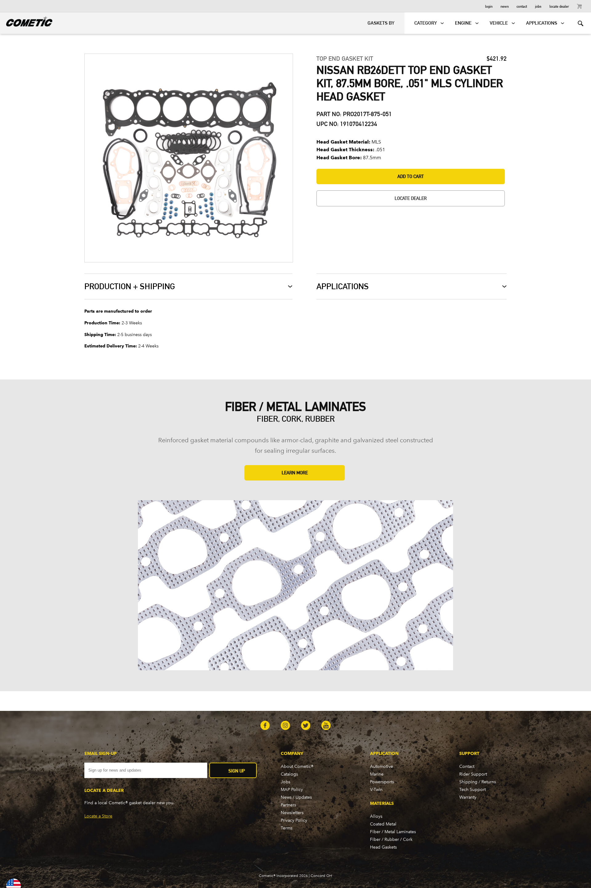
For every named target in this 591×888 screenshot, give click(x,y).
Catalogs (289, 774)
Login (488, 6)
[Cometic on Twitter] (305, 726)
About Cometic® (297, 766)
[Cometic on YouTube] (326, 726)
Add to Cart (410, 176)
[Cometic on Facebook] (265, 726)
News (505, 6)
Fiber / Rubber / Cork (391, 839)
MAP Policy (292, 789)
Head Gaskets (383, 847)
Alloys (376, 816)
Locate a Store (98, 816)
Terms (286, 828)
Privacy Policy (294, 820)
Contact (522, 6)
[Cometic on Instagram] (285, 726)
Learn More (295, 473)
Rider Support (473, 774)
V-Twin (376, 789)
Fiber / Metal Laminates (393, 831)
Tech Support (472, 789)
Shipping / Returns (477, 782)
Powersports (382, 782)
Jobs (538, 6)
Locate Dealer (559, 6)
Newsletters (292, 812)
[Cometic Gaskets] (26, 20)
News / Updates (296, 797)
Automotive (381, 766)
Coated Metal (383, 824)
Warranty (467, 797)
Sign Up (236, 771)
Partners (288, 805)
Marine (377, 774)
